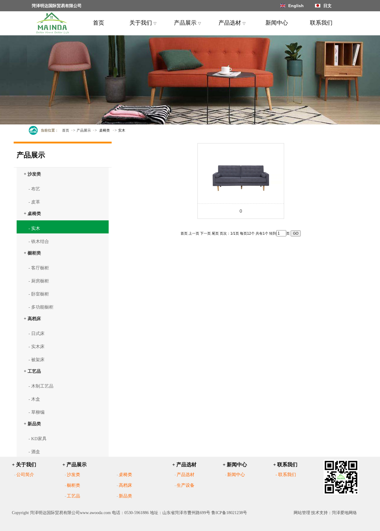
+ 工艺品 (32, 371)
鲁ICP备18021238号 (229, 513)
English (296, 5)
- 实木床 (36, 346)
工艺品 (73, 496)
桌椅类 (125, 474)
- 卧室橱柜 (38, 294)
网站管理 (302, 513)
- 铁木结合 (38, 241)
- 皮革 (34, 202)
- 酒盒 (34, 451)
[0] (240, 172)
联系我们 (321, 23)
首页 (98, 23)
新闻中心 (276, 23)
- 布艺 (34, 189)
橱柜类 (73, 485)
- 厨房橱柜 (38, 281)
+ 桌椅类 (32, 213)
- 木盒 (34, 399)
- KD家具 (37, 438)
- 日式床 (36, 333)
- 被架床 (36, 359)
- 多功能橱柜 (40, 307)
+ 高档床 (32, 318)
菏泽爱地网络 (344, 513)
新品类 (125, 496)
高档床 (125, 485)
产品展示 (187, 23)
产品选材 (232, 23)
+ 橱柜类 (32, 252)
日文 (327, 5)
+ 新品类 (32, 423)
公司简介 (25, 474)
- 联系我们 (286, 474)
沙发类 (73, 474)
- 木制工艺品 (40, 386)
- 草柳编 (36, 412)
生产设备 (185, 485)
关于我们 (142, 23)
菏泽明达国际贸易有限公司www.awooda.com (70, 513)
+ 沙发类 (32, 173)
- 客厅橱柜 (38, 268)
